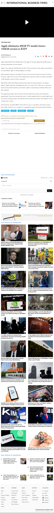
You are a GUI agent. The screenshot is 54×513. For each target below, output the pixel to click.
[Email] (49, 56)
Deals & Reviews (14, 504)
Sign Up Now (17, 215)
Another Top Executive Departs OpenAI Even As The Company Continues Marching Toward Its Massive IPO (40, 290)
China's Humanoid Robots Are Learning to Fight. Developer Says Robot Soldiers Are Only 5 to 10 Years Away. (40, 267)
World (2, 490)
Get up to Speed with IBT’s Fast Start (44, 215)
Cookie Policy (24, 499)
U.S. (2, 493)
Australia (34, 490)
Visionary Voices (14, 490)
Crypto (2, 504)
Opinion (2, 506)
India (33, 493)
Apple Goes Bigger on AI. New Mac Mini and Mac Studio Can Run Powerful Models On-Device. (39, 313)
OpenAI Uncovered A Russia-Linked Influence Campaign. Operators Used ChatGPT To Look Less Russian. (13, 449)
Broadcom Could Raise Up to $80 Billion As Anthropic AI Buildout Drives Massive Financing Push (39, 244)
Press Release (14, 499)
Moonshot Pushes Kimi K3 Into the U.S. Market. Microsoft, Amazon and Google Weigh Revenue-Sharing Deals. (13, 426)
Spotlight (13, 497)
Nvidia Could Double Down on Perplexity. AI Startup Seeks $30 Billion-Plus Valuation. (37, 476)
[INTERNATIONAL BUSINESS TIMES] (27, 3)
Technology (3, 499)
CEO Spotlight (14, 502)
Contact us (24, 493)
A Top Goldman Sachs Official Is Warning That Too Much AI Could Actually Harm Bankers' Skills (40, 337)
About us (23, 490)
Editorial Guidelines (40, 133)
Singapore (34, 495)
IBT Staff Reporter (6, 55)
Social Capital (14, 493)
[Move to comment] (51, 56)
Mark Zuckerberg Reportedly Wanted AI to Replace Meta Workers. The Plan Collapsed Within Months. (12, 267)
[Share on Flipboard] (43, 56)
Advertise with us (25, 502)
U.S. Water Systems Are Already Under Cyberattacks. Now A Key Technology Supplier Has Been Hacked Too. (13, 337)
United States (35, 499)
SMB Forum (13, 495)
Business (3, 497)
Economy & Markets (5, 495)
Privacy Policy (42, 123)
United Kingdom (35, 497)
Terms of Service (33, 123)
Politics (2, 502)
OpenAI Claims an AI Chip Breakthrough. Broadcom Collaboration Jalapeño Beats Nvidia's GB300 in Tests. (12, 244)
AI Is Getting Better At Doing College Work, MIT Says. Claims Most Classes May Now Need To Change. (40, 381)
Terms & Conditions (26, 495)
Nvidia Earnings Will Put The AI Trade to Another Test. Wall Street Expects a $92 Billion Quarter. (13, 313)
